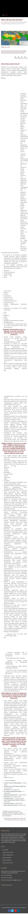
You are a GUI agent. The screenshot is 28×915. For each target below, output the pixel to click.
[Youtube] (15, 910)
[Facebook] (9, 910)
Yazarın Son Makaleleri (10, 780)
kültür (22, 818)
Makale (24, 22)
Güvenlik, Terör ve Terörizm (17, 22)
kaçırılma (18, 818)
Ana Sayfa (5, 849)
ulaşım (21, 819)
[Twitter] (12, 910)
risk (24, 818)
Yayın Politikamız (7, 860)
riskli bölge (7, 819)
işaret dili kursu (22, 914)
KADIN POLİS (7, 796)
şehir (12, 819)
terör (18, 819)
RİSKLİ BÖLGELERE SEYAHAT (10, 795)
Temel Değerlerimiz (8, 855)
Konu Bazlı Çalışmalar (16, 51)
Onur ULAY (7, 47)
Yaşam (9, 23)
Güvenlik (13, 818)
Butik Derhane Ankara (5, 914)
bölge (9, 818)
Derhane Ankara (15, 914)
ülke (24, 819)
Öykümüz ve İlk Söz (8, 852)
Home (2, 22)
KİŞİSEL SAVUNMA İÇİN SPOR (11, 805)
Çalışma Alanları (7, 857)
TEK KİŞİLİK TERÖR (8, 798)
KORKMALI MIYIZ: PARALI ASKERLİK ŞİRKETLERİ (15, 786)
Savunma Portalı (4, 23)
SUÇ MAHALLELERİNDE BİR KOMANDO (13, 791)
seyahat (15, 819)
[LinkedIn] (18, 910)
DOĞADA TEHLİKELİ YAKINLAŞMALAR (12, 783)
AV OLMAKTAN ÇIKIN (8, 803)
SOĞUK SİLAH (7, 789)
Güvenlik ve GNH (7, 22)
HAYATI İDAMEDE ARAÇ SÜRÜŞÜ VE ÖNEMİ (14, 800)
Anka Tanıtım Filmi (8, 862)
